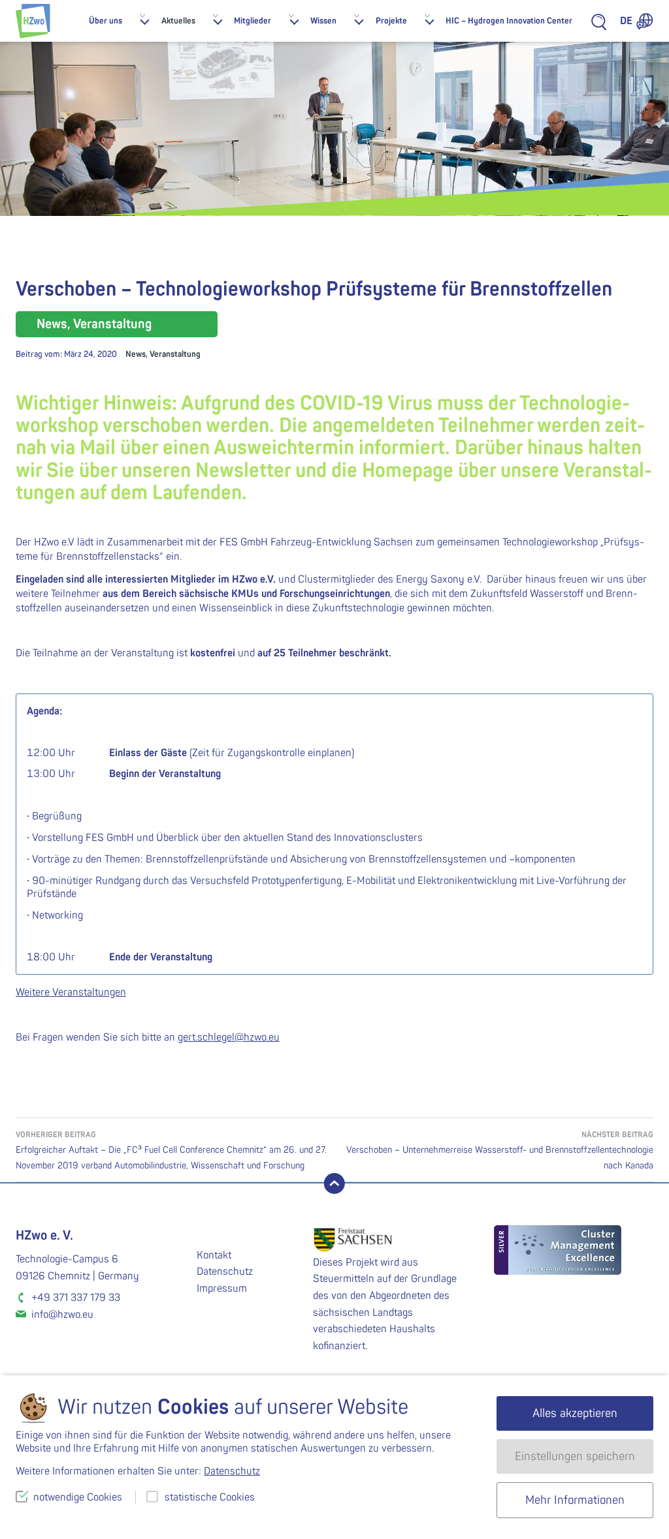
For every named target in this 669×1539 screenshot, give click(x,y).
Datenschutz (225, 1271)
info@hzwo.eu (62, 1314)
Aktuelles (178, 21)
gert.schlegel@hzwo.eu (229, 1037)
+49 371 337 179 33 (75, 1297)
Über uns (105, 21)
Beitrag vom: (66, 354)
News (135, 354)
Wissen (323, 21)
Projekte (391, 21)
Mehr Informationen (575, 1500)
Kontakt (214, 1255)
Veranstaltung (175, 354)
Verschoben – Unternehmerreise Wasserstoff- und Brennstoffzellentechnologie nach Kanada (499, 1150)
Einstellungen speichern (575, 1456)
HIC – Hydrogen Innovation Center (509, 21)
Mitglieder (252, 21)
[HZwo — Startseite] (33, 20)
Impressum (222, 1288)
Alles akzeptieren (574, 1413)
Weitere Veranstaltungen (71, 992)
